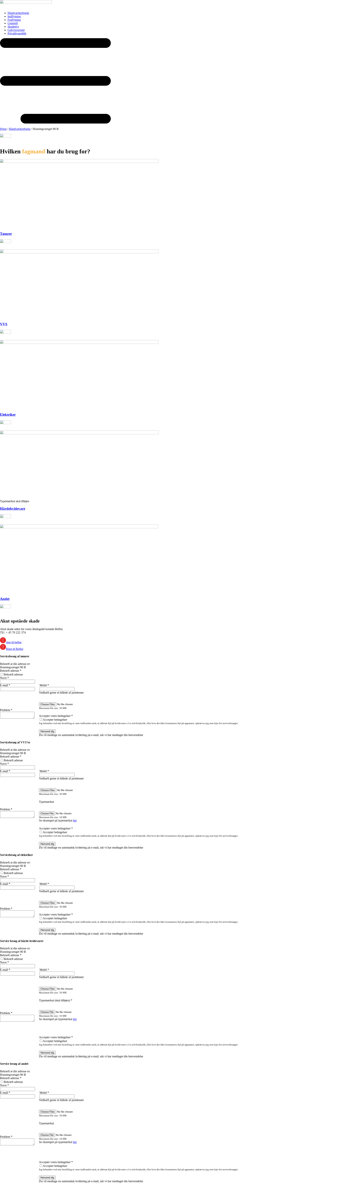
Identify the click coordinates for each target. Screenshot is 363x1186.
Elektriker (8, 415)
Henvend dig (47, 731)
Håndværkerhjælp (19, 129)
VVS (3, 324)
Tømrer (6, 234)
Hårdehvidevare (12, 509)
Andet (4, 599)
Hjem (3, 129)
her (75, 820)
